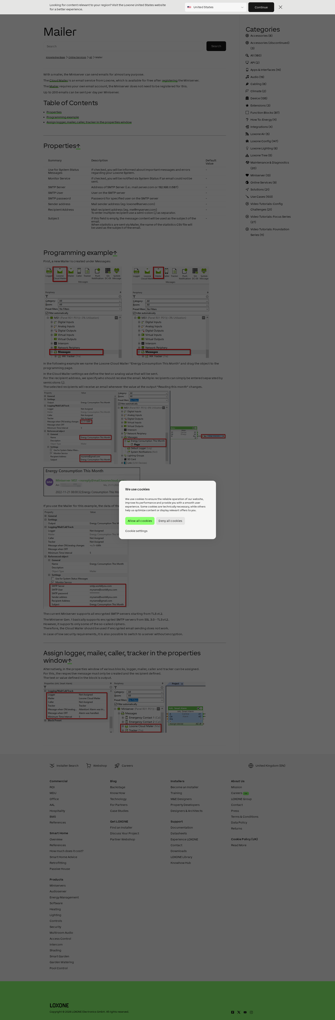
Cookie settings (136, 531)
